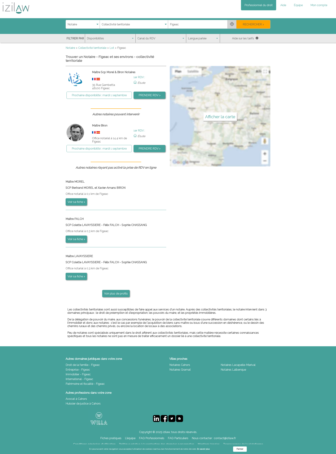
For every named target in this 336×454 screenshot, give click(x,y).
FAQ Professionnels (151, 438)
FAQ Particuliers (178, 438)
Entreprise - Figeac (78, 369)
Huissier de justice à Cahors (83, 403)
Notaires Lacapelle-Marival (238, 365)
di (67, 24)
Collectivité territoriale (92, 47)
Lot (112, 47)
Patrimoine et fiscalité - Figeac (85, 383)
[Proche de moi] (231, 24)
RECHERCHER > (253, 24)
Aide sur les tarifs (243, 38)
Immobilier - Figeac (78, 374)
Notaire (70, 47)
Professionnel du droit (258, 5)
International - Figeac (79, 379)
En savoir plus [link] (203, 449)
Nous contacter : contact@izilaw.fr (214, 438)
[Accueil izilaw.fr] (15, 14)
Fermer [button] (240, 449)
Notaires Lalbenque (233, 369)
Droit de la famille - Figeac (83, 365)
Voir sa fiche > (76, 202)
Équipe (298, 5)
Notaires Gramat (180, 369)
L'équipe (130, 438)
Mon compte (318, 5)
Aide (283, 5)
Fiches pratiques (110, 438)
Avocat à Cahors (76, 398)
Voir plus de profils (116, 293)
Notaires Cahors (179, 365)
